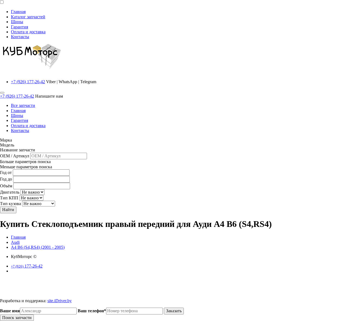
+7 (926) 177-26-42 (28, 81)
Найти (8, 209)
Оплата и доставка (28, 31)
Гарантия (19, 27)
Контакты (20, 36)
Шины (17, 21)
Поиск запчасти (17, 317)
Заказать (174, 310)
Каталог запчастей (28, 16)
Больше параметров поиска (25, 161)
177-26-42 (27, 266)
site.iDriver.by (59, 300)
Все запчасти (23, 105)
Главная (18, 11)
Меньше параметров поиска (26, 166)
